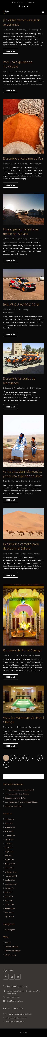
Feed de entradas (11, 947)
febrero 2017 (10, 864)
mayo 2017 (9, 851)
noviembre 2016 (11, 876)
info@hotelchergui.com (15, 1001)
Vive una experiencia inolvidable (17, 64)
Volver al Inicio (17, 2)
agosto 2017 (9, 839)
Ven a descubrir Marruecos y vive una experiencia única (22, 473)
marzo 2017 (9, 860)
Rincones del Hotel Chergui (22, 650)
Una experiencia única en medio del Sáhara (21, 231)
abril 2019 (8, 823)
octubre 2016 (10, 880)
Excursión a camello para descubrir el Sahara (21, 546)
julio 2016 (8, 892)
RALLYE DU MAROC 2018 (21, 304)
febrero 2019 (10, 827)
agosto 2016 (9, 888)
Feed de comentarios (13, 951)
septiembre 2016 (11, 884)
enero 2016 (9, 912)
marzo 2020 (9, 819)
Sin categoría (36, 30)
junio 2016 (9, 896)
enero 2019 (9, 831)
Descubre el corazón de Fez (23, 158)
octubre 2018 (10, 835)
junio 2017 (9, 847)
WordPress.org (10, 955)
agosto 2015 (9, 916)
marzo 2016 (9, 904)
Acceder (8, 942)
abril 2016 (8, 900)
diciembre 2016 (10, 872)
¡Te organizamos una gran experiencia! (19, 790)
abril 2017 (8, 856)
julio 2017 (8, 843)
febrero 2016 (10, 908)
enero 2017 (9, 868)
